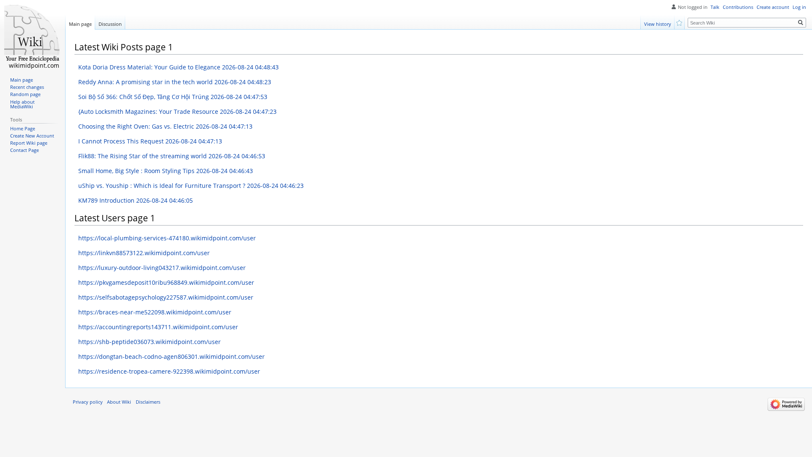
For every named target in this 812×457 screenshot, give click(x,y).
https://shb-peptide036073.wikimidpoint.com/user (149, 342)
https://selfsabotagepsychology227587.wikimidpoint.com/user (165, 297)
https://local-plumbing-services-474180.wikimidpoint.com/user (167, 238)
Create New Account (32, 136)
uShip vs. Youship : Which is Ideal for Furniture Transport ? (191, 186)
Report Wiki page (28, 143)
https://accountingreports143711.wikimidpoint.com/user (158, 327)
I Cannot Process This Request (150, 141)
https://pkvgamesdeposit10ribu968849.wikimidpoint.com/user (166, 282)
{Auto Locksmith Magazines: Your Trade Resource (177, 111)
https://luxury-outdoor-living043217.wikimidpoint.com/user (162, 268)
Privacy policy (88, 402)
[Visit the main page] (32, 34)
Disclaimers (148, 402)
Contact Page (24, 150)
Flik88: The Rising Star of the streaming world (171, 156)
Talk (714, 7)
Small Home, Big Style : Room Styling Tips (165, 171)
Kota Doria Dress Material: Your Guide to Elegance (178, 67)
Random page (25, 94)
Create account (773, 7)
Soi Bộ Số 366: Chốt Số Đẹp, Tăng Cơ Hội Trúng (172, 97)
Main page (80, 24)
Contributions (738, 7)
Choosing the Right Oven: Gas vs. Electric (165, 126)
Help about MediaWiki (22, 104)
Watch (680, 22)
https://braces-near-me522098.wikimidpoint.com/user (154, 312)
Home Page (22, 129)
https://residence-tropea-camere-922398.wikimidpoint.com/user (169, 371)
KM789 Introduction (135, 200)
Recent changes (27, 87)
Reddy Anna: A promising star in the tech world (174, 82)
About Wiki (119, 402)
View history (657, 24)
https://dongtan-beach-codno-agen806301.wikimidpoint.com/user (171, 356)
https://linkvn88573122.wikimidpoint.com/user (144, 253)
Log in (799, 7)
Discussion (110, 24)
